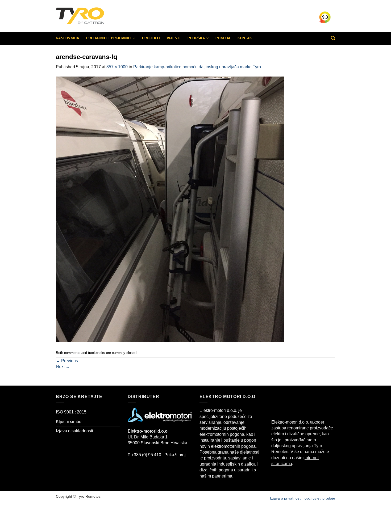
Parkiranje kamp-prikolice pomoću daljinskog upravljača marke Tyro (197, 67)
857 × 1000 (117, 67)
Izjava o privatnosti (286, 498)
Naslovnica (67, 38)
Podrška (196, 38)
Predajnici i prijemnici (109, 38)
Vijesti (174, 38)
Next (63, 366)
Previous (67, 360)
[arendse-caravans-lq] (170, 209)
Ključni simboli (70, 421)
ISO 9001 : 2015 (71, 412)
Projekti (151, 38)
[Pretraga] (333, 38)
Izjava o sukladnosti (74, 431)
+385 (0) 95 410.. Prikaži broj (157, 455)
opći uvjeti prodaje (320, 498)
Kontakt (246, 38)
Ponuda (223, 38)
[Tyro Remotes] (96, 16)
